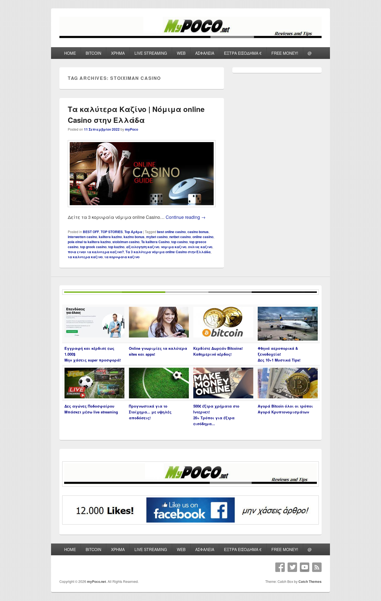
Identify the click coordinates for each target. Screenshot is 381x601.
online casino (202, 236)
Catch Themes (310, 581)
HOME (70, 53)
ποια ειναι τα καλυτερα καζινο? (96, 251)
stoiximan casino (125, 241)
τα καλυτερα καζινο (85, 256)
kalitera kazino (110, 236)
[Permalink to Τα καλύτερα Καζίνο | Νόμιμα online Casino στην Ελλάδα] (142, 210)
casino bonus (198, 231)
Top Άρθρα (133, 231)
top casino (179, 241)
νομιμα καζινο (173, 246)
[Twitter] (292, 567)
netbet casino (180, 236)
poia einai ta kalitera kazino (89, 241)
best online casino (171, 231)
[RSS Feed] (317, 567)
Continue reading (186, 217)
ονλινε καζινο (200, 246)
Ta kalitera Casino (155, 241)
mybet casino (157, 236)
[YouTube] (304, 567)
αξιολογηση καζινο (142, 246)
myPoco (131, 129)
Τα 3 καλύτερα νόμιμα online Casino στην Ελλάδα (168, 251)
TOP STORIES (112, 231)
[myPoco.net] (190, 37)
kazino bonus (134, 236)
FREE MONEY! (284, 53)
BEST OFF (91, 231)
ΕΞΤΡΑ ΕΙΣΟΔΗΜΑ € (243, 53)
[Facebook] (280, 567)
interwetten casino (82, 236)
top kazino (116, 246)
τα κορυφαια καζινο (121, 256)
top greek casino (93, 246)
